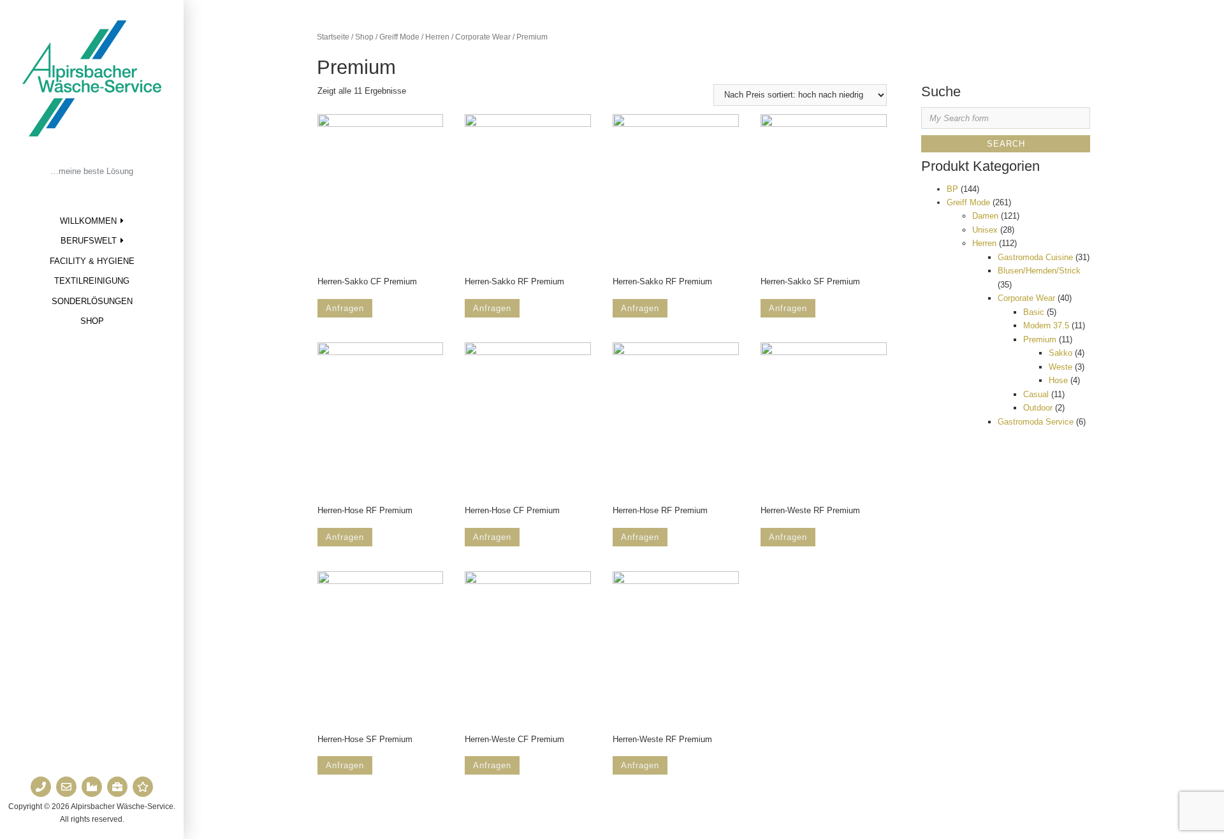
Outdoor (1038, 407)
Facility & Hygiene (92, 261)
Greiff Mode (399, 37)
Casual (1036, 394)
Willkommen (88, 221)
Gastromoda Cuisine (1035, 257)
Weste (1060, 367)
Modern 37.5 (1046, 325)
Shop (92, 321)
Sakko (1060, 353)
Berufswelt (89, 240)
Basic (1033, 312)
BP (952, 189)
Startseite (333, 37)
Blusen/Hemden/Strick (1039, 270)
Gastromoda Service (1036, 422)
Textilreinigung (91, 281)
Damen (985, 216)
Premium (1039, 339)
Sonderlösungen (92, 301)
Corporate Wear (483, 37)
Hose (1058, 380)
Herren (437, 37)
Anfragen (345, 308)
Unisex (985, 230)
